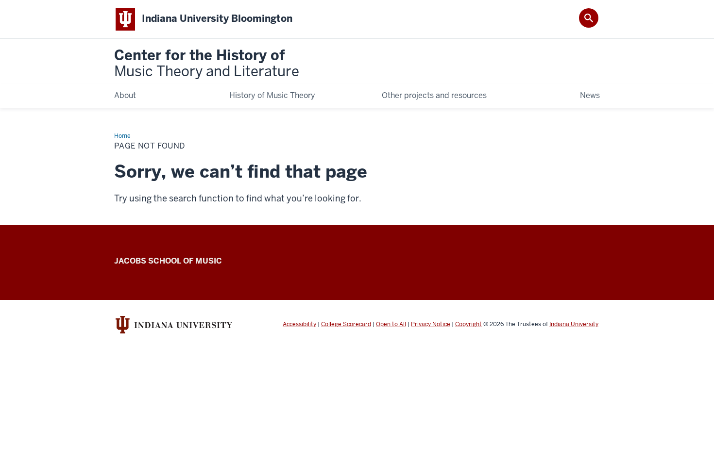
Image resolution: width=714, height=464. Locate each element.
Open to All (391, 324)
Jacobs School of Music (168, 261)
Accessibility (299, 324)
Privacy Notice (430, 324)
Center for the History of (206, 64)
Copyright (468, 324)
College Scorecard (346, 324)
